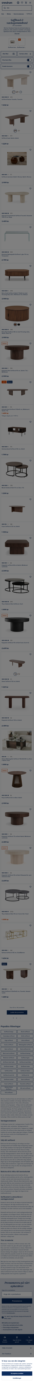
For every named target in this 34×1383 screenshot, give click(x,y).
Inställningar (17, 1378)
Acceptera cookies (17, 1373)
